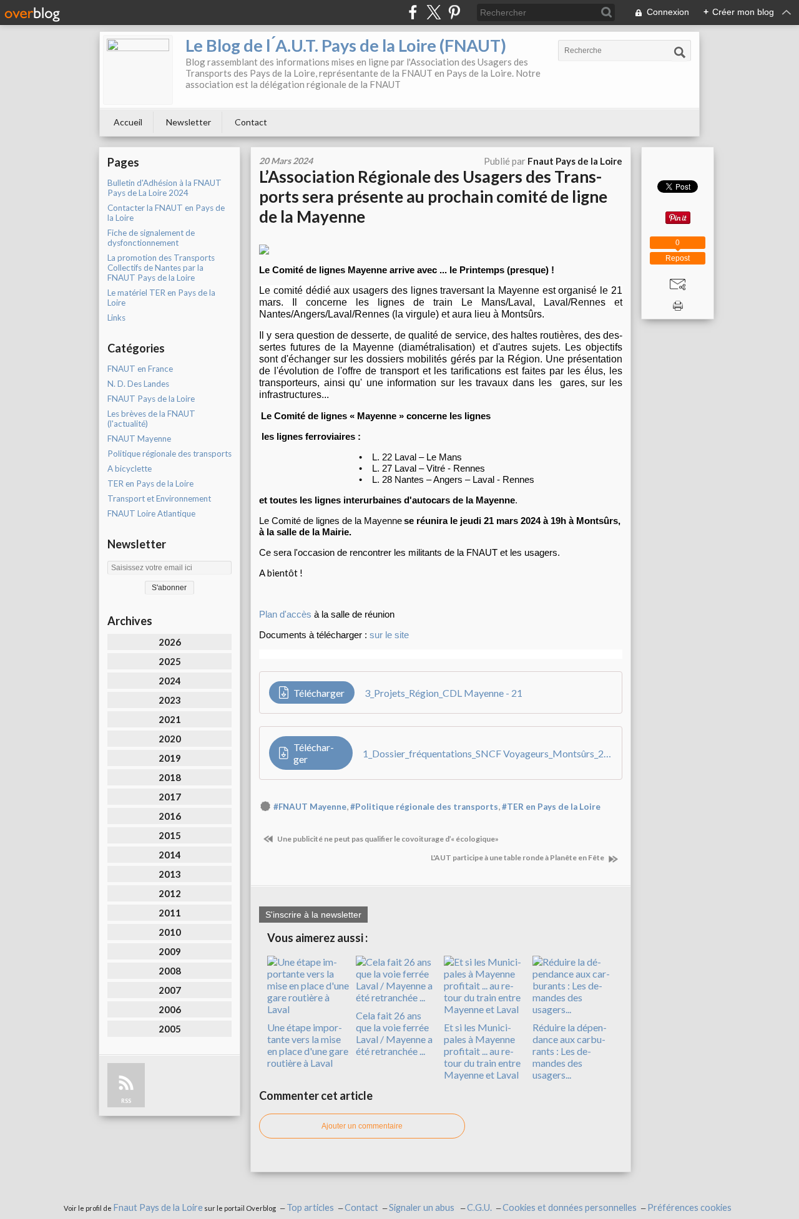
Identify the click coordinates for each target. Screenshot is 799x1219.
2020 (170, 738)
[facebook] (413, 12)
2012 (170, 893)
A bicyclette (129, 469)
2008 (170, 970)
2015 (170, 835)
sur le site (389, 634)
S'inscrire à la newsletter (313, 915)
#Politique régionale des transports (424, 807)
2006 (170, 1009)
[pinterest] (454, 12)
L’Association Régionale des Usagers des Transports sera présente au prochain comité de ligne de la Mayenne (433, 196)
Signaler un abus (422, 1207)
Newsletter (188, 122)
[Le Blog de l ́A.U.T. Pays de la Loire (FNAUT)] (138, 70)
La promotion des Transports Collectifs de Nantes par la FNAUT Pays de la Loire (161, 268)
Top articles (310, 1207)
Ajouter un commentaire (362, 1126)
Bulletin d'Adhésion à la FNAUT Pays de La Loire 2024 (164, 188)
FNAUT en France (140, 369)
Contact (251, 122)
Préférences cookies (689, 1207)
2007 (170, 990)
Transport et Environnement (159, 498)
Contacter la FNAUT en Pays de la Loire (166, 213)
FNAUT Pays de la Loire (151, 399)
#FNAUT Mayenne (309, 807)
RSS (126, 1100)
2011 (170, 912)
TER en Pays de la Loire (150, 483)
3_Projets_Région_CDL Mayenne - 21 (443, 693)
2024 (170, 680)
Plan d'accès (285, 614)
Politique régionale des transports (169, 454)
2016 (170, 816)
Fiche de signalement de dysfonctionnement (151, 238)
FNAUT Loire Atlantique (151, 513)
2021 (170, 719)
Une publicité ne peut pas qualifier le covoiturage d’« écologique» (387, 838)
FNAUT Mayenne (139, 439)
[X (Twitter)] (433, 12)
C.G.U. (479, 1207)
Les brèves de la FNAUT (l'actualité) (151, 419)
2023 (170, 700)
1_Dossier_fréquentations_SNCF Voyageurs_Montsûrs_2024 (487, 753)
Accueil (128, 122)
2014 (170, 854)
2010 (170, 932)
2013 (170, 874)
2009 (170, 951)
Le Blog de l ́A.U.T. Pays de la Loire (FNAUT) (345, 45)
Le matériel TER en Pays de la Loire (161, 298)
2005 (170, 1028)
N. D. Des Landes (138, 384)
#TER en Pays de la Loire (551, 807)
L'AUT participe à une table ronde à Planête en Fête (518, 857)
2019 (170, 758)
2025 (170, 661)
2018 (170, 777)
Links (116, 318)
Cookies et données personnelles (569, 1207)
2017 (170, 796)
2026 (170, 642)
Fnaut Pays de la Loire (158, 1207)
